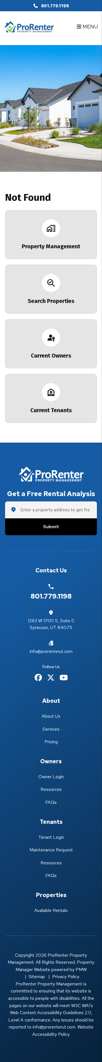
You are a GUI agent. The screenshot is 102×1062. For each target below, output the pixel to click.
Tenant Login (51, 837)
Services (51, 729)
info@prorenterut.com (51, 651)
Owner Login (51, 777)
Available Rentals (51, 910)
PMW (81, 969)
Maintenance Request (51, 850)
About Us (51, 716)
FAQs (51, 802)
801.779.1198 (55, 5)
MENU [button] (89, 26)
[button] (38, 677)
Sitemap (37, 977)
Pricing (51, 742)
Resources (51, 789)
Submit (51, 526)
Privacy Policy (65, 977)
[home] (29, 26)
